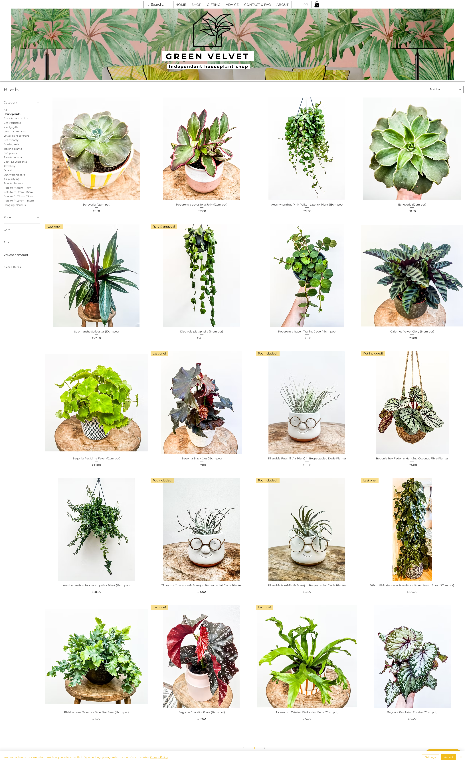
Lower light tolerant (16, 135)
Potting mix (11, 144)
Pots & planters (13, 183)
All (5, 109)
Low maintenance (15, 131)
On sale (8, 170)
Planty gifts (11, 127)
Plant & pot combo (16, 118)
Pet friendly (11, 140)
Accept (448, 757)
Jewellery (9, 166)
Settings (430, 757)
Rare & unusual (13, 157)
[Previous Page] (244, 748)
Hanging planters (15, 205)
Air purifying (12, 179)
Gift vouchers (12, 122)
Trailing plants (13, 148)
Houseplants (12, 114)
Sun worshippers (14, 174)
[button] (316, 4)
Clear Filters (12, 267)
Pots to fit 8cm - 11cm (17, 187)
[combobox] (445, 89)
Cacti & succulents (15, 161)
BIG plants (10, 153)
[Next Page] (264, 748)
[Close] (460, 757)
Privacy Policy (159, 757)
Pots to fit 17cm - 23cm (18, 196)
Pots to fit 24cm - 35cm (19, 200)
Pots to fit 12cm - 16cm (18, 192)
